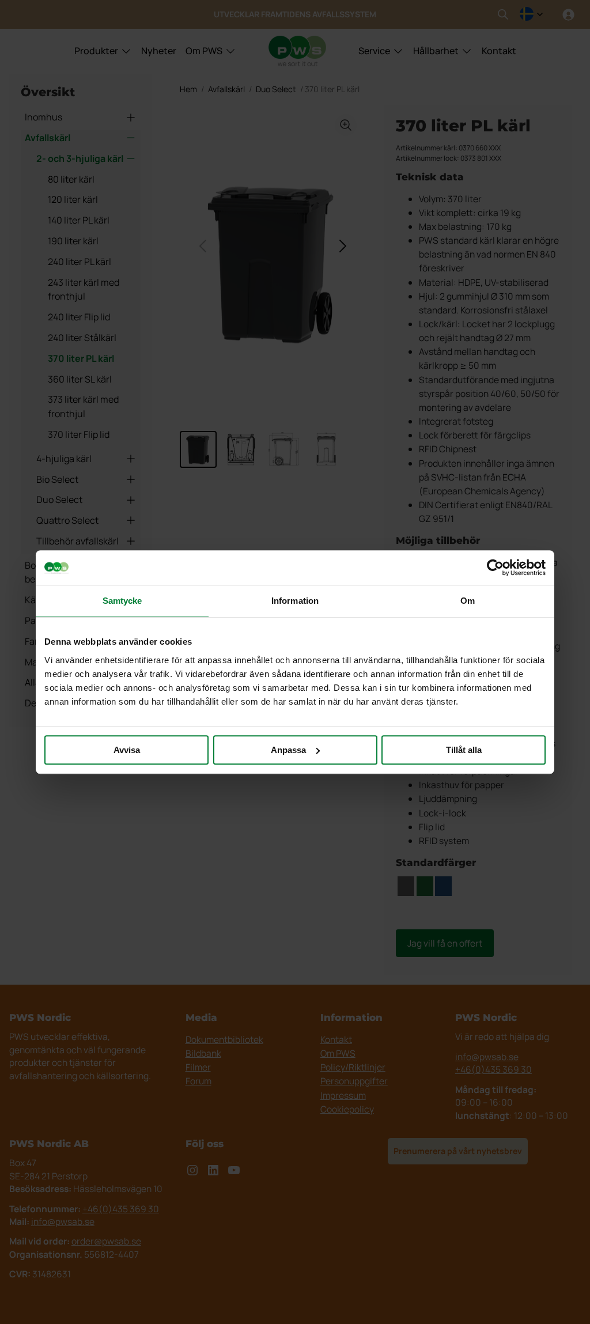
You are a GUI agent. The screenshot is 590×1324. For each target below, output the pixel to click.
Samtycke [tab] (122, 601)
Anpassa (288, 750)
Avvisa (127, 750)
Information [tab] (295, 601)
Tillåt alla (464, 750)
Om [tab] (467, 601)
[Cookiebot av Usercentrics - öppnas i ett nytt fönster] (495, 567)
